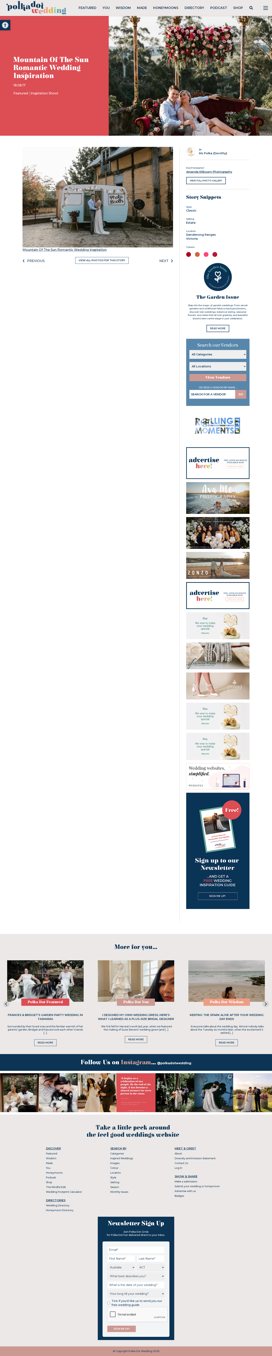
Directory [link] (194, 8)
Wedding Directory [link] (57, 1205)
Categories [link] (117, 1153)
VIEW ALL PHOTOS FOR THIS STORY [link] (102, 260)
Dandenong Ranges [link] (201, 234)
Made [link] (142, 8)
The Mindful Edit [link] (56, 1187)
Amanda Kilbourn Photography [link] (209, 172)
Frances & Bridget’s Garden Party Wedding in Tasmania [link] (45, 1017)
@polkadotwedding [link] (174, 1063)
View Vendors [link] (217, 377)
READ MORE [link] (218, 328)
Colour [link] (114, 1167)
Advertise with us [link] (185, 1191)
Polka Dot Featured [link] (45, 1002)
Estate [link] (191, 223)
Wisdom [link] (123, 8)
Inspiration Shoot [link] (44, 93)
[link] (5, 25)
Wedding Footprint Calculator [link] (64, 1191)
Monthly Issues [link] (119, 1191)
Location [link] (115, 1172)
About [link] (178, 1153)
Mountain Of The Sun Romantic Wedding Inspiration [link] (65, 250)
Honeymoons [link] (165, 8)
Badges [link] (179, 1195)
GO (240, 394)
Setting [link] (114, 1182)
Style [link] (113, 1177)
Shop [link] (238, 8)
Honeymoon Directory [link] (59, 1210)
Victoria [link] (192, 238)
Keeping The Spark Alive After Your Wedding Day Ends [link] (227, 1017)
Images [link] (114, 1163)
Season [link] (114, 1187)
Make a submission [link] (186, 1181)
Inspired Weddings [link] (121, 1158)
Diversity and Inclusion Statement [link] (195, 1158)
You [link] (106, 8)
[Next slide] (265, 1004)
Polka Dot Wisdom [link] (227, 1002)
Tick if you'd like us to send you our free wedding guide (137, 1303)
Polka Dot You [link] (136, 1002)
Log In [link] (178, 1167)
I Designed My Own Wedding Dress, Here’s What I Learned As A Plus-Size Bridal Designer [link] (136, 1017)
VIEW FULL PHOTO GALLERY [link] (206, 180)
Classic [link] (191, 210)
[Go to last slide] (6, 1004)
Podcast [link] (218, 8)
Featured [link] (87, 8)
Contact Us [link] (181, 1163)
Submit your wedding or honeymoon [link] (197, 1186)
